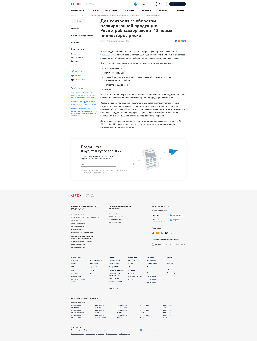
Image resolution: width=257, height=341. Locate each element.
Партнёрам (162, 10)
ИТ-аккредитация (171, 273)
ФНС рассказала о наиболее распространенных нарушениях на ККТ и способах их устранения (84, 95)
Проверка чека (151, 279)
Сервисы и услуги (78, 10)
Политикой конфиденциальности (95, 172)
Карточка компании (111, 334)
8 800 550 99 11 (158, 219)
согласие (90, 170)
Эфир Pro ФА (94, 267)
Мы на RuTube (80, 80)
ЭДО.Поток (74, 273)
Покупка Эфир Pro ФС (115, 278)
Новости (75, 28)
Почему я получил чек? (150, 330)
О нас (167, 266)
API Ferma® (131, 260)
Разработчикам (111, 10)
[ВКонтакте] (176, 41)
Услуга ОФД (74, 260)
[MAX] (184, 41)
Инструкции (75, 54)
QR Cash (73, 267)
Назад (77, 21)
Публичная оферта (124, 334)
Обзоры (75, 42)
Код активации (151, 282)
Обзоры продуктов (78, 57)
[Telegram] (182, 41)
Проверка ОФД (151, 276)
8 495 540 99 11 (158, 215)
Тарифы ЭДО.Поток (115, 267)
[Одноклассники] (179, 41)
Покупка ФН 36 (113, 288)
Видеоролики (77, 49)
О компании (179, 10)
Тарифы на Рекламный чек (117, 270)
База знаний (129, 10)
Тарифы (95, 10)
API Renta (131, 273)
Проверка (145, 10)
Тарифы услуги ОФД (115, 260)
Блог (167, 269)
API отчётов (131, 267)
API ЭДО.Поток (132, 270)
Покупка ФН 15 (113, 285)
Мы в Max (78, 75)
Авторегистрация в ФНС (135, 276)
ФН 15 (92, 270)
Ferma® (73, 263)
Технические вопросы (153, 267)
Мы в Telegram (80, 71)
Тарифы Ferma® (114, 263)
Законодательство (152, 260)
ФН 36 (92, 273)
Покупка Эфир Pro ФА (115, 282)
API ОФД (130, 263)
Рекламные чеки (76, 276)
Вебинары (75, 61)
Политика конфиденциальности (95, 334)
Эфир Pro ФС (94, 263)
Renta (72, 270)
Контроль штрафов (96, 260)
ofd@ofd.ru (176, 220)
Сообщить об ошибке (77, 334)
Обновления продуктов (82, 35)
